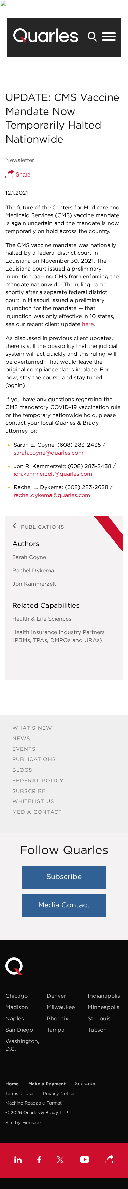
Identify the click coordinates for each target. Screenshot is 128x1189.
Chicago (16, 995)
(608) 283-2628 (86, 487)
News (21, 738)
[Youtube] (85, 1160)
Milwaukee (61, 1007)
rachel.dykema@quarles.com (52, 495)
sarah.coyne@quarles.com (48, 452)
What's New (32, 727)
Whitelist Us (33, 801)
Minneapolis (103, 1007)
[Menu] (109, 37)
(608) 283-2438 (89, 465)
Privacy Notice (58, 1093)
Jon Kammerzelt (34, 583)
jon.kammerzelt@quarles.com (53, 473)
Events (24, 749)
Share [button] (22, 175)
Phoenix (57, 1018)
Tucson (97, 1029)
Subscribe (29, 791)
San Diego (19, 1029)
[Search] (92, 37)
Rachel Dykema (33, 570)
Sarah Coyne (29, 556)
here (88, 324)
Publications (34, 759)
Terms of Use (19, 1093)
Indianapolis (104, 995)
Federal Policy (38, 780)
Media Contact (37, 812)
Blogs (22, 770)
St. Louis (99, 1018)
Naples (14, 1018)
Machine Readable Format (33, 1103)
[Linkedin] (18, 1160)
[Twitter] (60, 1160)
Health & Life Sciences (41, 618)
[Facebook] (39, 1160)
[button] (109, 1159)
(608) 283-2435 (79, 444)
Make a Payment (47, 1084)
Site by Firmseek (23, 1122)
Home (12, 1084)
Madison (16, 1007)
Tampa (56, 1029)
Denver (56, 995)
